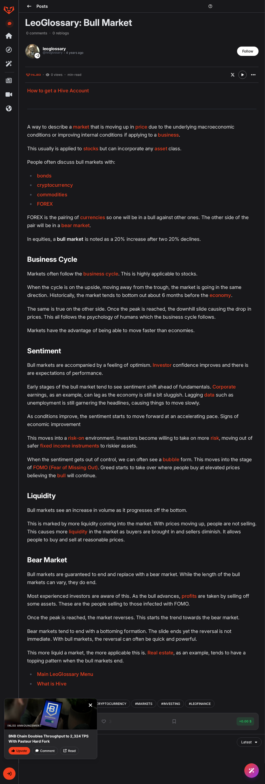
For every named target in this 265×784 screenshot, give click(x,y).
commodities (52, 195)
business (168, 135)
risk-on (76, 438)
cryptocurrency (55, 185)
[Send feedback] (9, 23)
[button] (9, 773)
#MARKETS (143, 704)
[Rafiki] (9, 64)
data (209, 395)
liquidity (78, 532)
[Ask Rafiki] (251, 770)
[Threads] (9, 36)
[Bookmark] (174, 721)
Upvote (21, 751)
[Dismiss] (90, 705)
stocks (90, 149)
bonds (44, 176)
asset (160, 149)
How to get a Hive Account (58, 91)
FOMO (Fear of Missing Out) (65, 468)
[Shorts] (9, 94)
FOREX (45, 204)
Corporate (224, 387)
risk (215, 438)
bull (61, 476)
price (141, 127)
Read (72, 751)
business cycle (100, 274)
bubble (171, 459)
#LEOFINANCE (200, 704)
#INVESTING (170, 704)
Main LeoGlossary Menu (65, 674)
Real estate (160, 653)
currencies (92, 217)
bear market (75, 225)
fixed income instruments (69, 446)
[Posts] (9, 80)
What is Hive (52, 684)
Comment (47, 751)
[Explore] (9, 50)
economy (220, 295)
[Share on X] (233, 75)
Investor (162, 365)
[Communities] (9, 108)
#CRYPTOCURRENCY (110, 704)
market (81, 127)
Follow (247, 51)
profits (189, 596)
